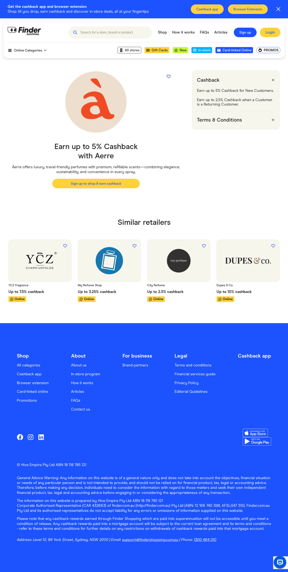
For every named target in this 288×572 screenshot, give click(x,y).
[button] (75, 32)
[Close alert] (278, 9)
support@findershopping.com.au (150, 539)
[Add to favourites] (169, 76)
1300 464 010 (205, 539)
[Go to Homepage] (35, 32)
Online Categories (28, 50)
